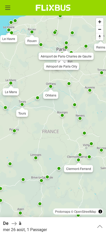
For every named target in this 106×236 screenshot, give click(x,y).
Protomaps (62, 211)
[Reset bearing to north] (99, 36)
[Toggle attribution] (100, 211)
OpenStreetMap (85, 211)
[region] (53, 118)
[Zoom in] (99, 22)
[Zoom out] (99, 29)
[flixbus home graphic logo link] (53, 7)
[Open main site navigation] (7, 7)
